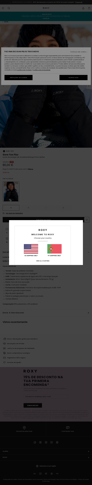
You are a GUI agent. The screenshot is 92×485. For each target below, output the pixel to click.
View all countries (42, 261)
